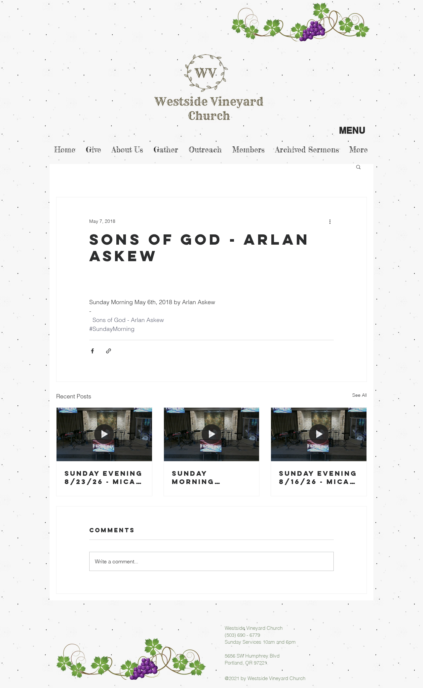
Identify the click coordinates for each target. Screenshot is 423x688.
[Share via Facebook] (92, 351)
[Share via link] (108, 351)
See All (359, 395)
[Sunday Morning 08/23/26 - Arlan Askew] (211, 434)
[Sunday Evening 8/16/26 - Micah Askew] (318, 434)
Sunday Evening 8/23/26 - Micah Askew (103, 477)
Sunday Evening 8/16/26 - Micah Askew (318, 477)
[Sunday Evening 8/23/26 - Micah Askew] (104, 434)
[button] (358, 166)
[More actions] (330, 221)
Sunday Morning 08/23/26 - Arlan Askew (204, 477)
